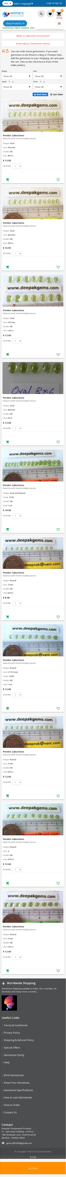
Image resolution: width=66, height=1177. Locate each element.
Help (6, 1062)
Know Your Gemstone (16, 1082)
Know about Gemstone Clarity (33, 43)
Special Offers (11, 1047)
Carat (8, 81)
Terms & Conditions (15, 1025)
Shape (4, 71)
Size (35, 71)
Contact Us (10, 1112)
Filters (32, 1168)
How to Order (11, 1105)
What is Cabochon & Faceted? (33, 35)
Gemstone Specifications (18, 1090)
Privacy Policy (11, 1032)
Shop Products (14, 23)
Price (39, 81)
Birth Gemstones (13, 1075)
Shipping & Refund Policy (18, 1040)
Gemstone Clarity (13, 1055)
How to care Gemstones (17, 1097)
